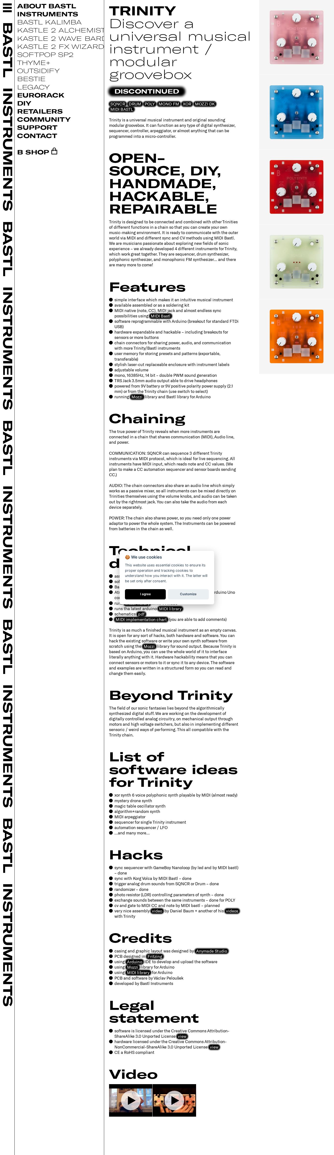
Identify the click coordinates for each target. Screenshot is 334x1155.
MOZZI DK (205, 103)
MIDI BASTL (122, 109)
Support (37, 127)
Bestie (31, 78)
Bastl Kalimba (49, 22)
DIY (24, 103)
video (157, 910)
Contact (37, 135)
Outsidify (38, 70)
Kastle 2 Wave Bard (62, 38)
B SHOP (33, 152)
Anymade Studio (211, 950)
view (182, 1036)
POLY (150, 103)
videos (232, 910)
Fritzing (155, 956)
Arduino (134, 961)
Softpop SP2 (45, 54)
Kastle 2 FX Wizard (60, 46)
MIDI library (170, 608)
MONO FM (169, 103)
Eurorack (40, 95)
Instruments (47, 14)
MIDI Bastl (160, 315)
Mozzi (137, 396)
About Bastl (46, 6)
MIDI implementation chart (141, 619)
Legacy (33, 87)
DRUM (135, 103)
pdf (141, 613)
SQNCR (118, 103)
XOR (187, 103)
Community (44, 119)
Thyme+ (33, 62)
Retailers (40, 111)
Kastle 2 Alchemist (61, 30)
